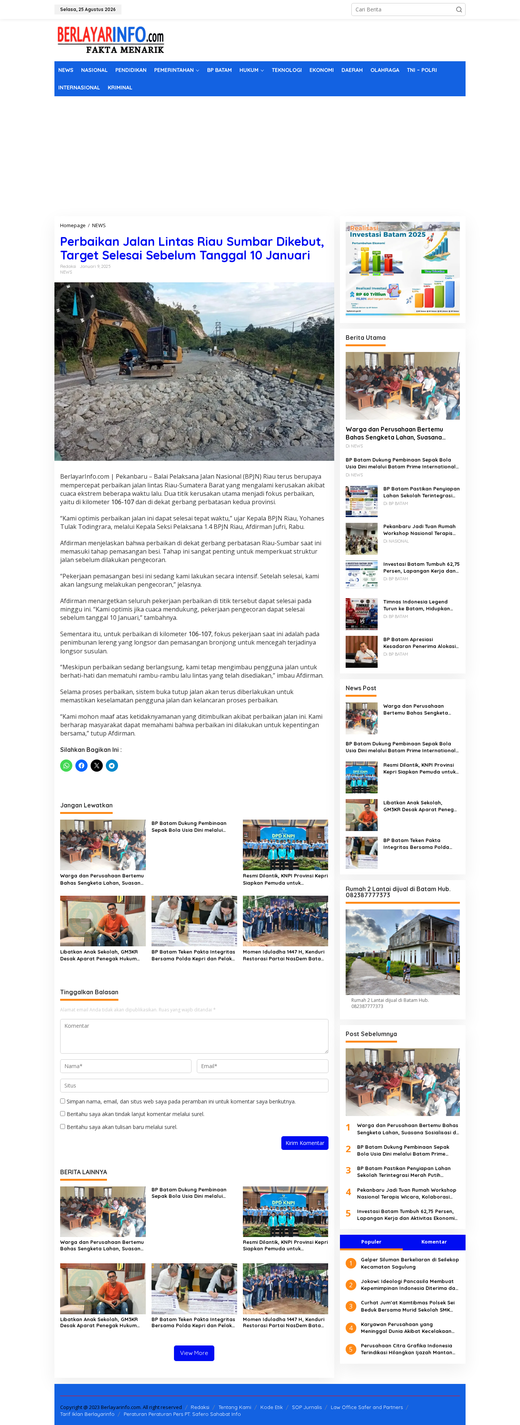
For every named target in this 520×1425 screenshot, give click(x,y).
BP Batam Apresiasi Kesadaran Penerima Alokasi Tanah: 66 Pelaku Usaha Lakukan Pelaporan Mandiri (419, 642)
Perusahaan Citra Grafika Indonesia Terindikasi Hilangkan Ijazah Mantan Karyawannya (406, 1349)
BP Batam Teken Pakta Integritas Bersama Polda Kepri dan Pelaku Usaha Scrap (193, 955)
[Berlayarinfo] (111, 39)
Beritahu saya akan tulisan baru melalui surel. (122, 1126)
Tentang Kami (235, 1407)
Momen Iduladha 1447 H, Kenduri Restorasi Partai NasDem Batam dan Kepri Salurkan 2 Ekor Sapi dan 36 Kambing (284, 955)
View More (194, 1353)
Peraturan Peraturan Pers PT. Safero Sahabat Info (182, 1414)
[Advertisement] (260, 153)
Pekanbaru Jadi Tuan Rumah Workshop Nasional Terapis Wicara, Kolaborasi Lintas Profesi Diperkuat (419, 529)
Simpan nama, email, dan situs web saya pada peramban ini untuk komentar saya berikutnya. (181, 1101)
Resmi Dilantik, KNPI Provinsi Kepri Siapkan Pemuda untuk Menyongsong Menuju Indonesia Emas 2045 (285, 879)
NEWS (66, 272)
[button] (459, 9)
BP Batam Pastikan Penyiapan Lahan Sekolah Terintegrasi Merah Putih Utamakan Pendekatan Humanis (421, 491)
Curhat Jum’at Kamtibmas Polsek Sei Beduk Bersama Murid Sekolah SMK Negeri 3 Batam (408, 1306)
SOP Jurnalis (307, 1407)
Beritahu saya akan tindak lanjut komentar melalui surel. (135, 1114)
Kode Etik (271, 1407)
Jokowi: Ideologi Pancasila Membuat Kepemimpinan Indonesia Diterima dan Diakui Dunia (409, 1284)
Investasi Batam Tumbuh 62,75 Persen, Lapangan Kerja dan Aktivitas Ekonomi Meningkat (421, 567)
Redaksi (200, 1407)
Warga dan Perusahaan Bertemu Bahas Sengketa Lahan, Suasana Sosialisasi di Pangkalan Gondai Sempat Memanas (102, 879)
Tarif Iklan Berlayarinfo (87, 1414)
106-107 (122, 502)
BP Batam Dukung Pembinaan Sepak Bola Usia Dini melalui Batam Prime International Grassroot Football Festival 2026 (193, 826)
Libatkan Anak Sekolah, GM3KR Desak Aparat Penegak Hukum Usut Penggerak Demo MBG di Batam (99, 955)
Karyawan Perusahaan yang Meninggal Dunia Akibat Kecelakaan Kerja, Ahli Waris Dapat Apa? (406, 1327)
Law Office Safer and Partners (367, 1407)
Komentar (434, 1241)
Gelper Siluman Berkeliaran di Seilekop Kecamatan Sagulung (410, 1262)
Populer (371, 1241)
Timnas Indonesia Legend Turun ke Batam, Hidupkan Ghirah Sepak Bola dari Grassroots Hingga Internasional (416, 604)
